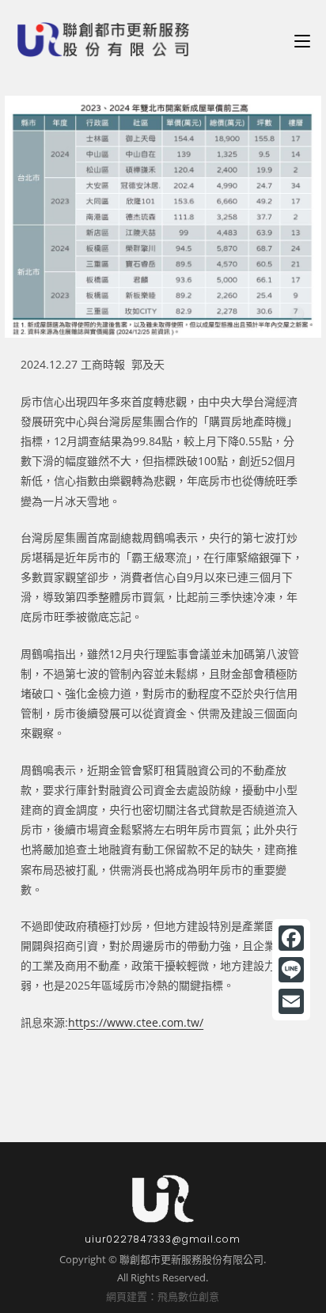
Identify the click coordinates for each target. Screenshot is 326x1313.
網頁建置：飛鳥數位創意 (162, 1296)
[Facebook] (291, 938)
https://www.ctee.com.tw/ (135, 1022)
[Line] (291, 970)
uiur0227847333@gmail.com (163, 1239)
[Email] (291, 1001)
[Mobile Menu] (302, 39)
